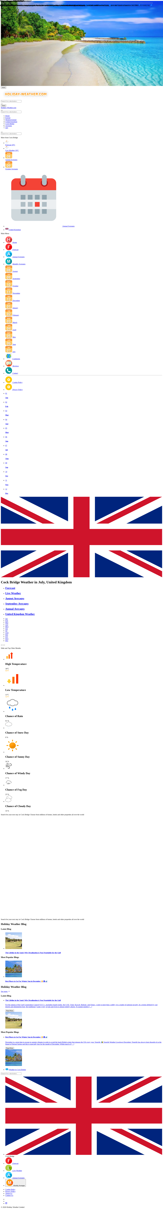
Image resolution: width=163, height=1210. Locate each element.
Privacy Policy (10, 1191)
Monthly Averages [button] (19, 264)
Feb (6, 621)
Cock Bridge (9, 124)
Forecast (10, 588)
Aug (6, 633)
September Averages (16, 603)
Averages (8, 126)
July (6, 128)
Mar (6, 623)
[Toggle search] (2, 110)
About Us (8, 1193)
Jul (6, 631)
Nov (6, 639)
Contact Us (9, 1195)
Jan (6, 619)
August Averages (14, 598)
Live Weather (13, 593)
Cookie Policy (10, 1189)
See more (4, 991)
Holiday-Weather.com (8, 108)
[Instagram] (83, 1203)
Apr (6, 625)
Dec (6, 641)
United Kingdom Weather (20, 614)
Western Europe (11, 120)
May (7, 627)
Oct (6, 637)
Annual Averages (15, 608)
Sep (6, 635)
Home (7, 116)
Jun (6, 629)
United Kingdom (11, 122)
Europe (7, 118)
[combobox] (11, 101)
